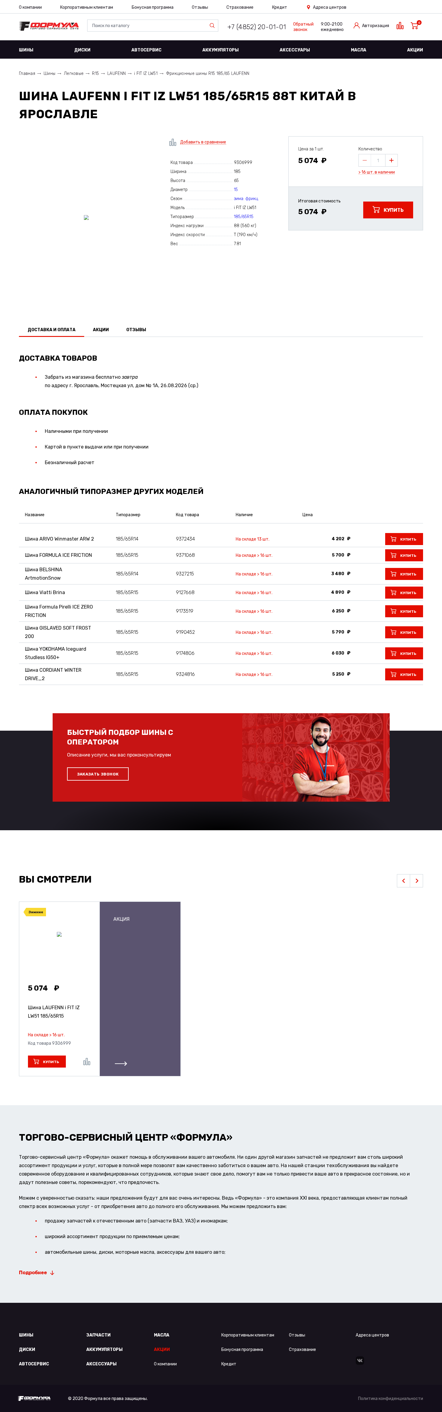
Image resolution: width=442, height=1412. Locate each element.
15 (236, 189)
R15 (95, 73)
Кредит (279, 7)
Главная (27, 73)
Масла (358, 50)
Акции (415, 50)
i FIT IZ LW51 (146, 73)
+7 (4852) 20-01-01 (256, 27)
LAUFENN (116, 73)
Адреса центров (329, 7)
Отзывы (200, 7)
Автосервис (146, 50)
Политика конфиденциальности (390, 1398)
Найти (213, 25)
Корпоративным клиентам (86, 7)
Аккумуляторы (220, 50)
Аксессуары (295, 50)
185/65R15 (243, 216)
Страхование (239, 7)
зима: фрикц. (246, 198)
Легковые (74, 73)
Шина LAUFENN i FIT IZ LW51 (54, 1012)
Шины (26, 50)
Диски (82, 50)
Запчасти (98, 1335)
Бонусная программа (152, 7)
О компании (30, 7)
